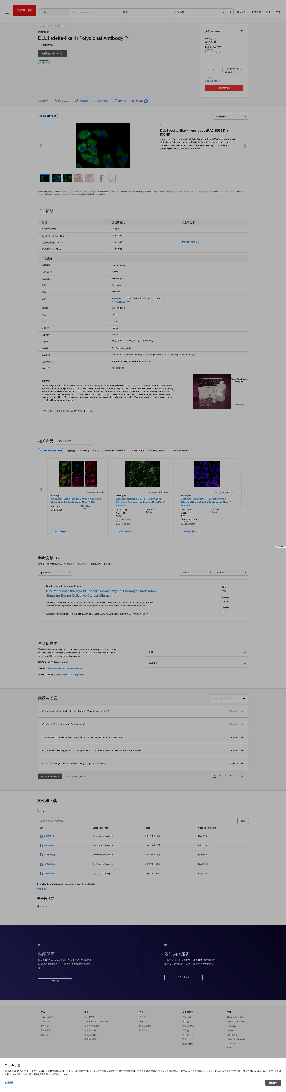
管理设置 (9, 1082)
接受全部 (273, 1082)
